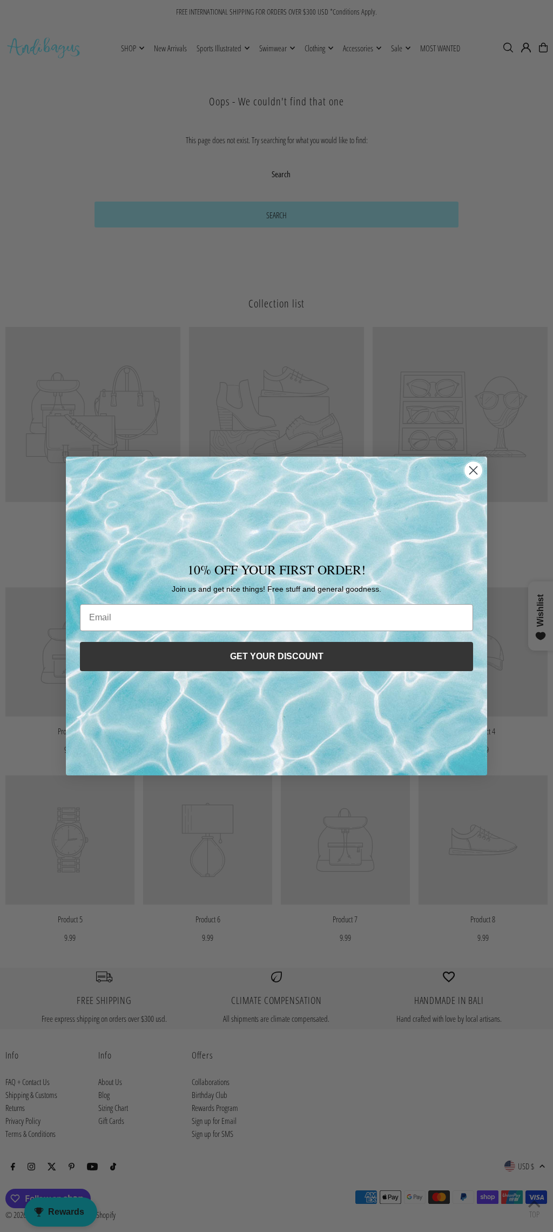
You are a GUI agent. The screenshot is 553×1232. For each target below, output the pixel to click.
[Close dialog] (473, 470)
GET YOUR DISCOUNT (276, 656)
